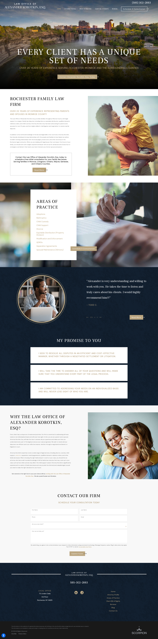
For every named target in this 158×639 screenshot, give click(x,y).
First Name (35, 510)
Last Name (84, 510)
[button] (3, 635)
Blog (113, 608)
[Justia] (82, 592)
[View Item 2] (94, 317)
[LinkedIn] (76, 592)
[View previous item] (88, 317)
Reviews (113, 604)
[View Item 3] (97, 317)
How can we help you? (38, 531)
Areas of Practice (113, 598)
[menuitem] (59, 9)
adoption (18, 455)
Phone (33, 517)
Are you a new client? (38, 524)
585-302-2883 (79, 582)
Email (82, 517)
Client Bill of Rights (113, 601)
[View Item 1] (91, 317)
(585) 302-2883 (141, 2)
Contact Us (113, 611)
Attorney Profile (113, 595)
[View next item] (100, 317)
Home (113, 591)
